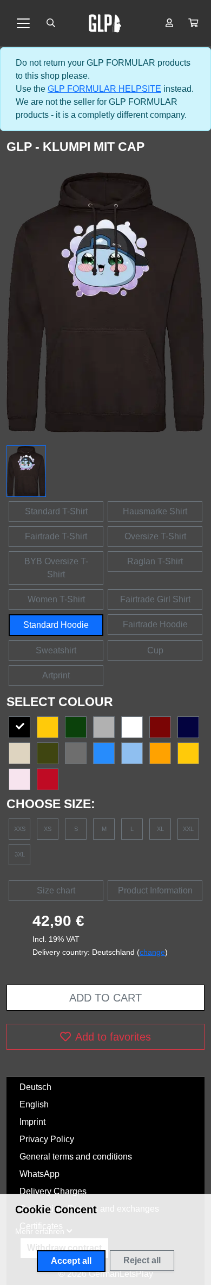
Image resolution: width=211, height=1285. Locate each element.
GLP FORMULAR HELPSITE (104, 88)
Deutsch (35, 1087)
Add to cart (105, 998)
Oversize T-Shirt (155, 536)
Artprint (56, 675)
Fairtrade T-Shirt (56, 536)
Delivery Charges (53, 1191)
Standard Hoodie (56, 624)
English (34, 1104)
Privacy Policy (46, 1139)
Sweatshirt (56, 650)
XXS (19, 829)
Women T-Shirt (56, 599)
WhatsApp (39, 1174)
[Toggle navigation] (23, 23)
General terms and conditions (75, 1156)
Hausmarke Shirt (155, 511)
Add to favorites (113, 1037)
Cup (155, 650)
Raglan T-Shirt (155, 561)
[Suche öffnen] (51, 23)
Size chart (56, 890)
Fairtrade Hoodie (155, 624)
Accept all (71, 1260)
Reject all (142, 1260)
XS (47, 829)
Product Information (155, 890)
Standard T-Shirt (56, 511)
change (152, 952)
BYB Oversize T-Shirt (56, 568)
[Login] (169, 23)
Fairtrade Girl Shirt (155, 599)
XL (160, 829)
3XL (20, 854)
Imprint (32, 1121)
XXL (188, 829)
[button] (193, 23)
